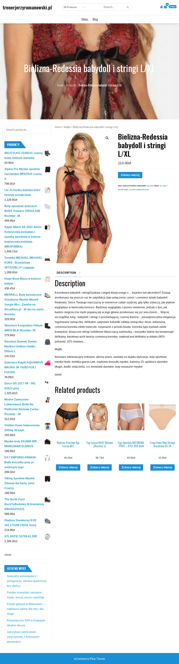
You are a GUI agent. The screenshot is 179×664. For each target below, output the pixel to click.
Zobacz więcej (130, 175)
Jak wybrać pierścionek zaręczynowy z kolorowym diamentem (23, 636)
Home (58, 127)
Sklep (84, 19)
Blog (95, 19)
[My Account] (161, 7)
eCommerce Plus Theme (89, 658)
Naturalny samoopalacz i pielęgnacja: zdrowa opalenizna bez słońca (26, 581)
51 (161, 186)
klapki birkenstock (139, 190)
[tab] (68, 273)
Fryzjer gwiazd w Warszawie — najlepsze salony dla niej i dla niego (26, 609)
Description (66, 272)
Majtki (67, 127)
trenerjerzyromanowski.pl (27, 7)
